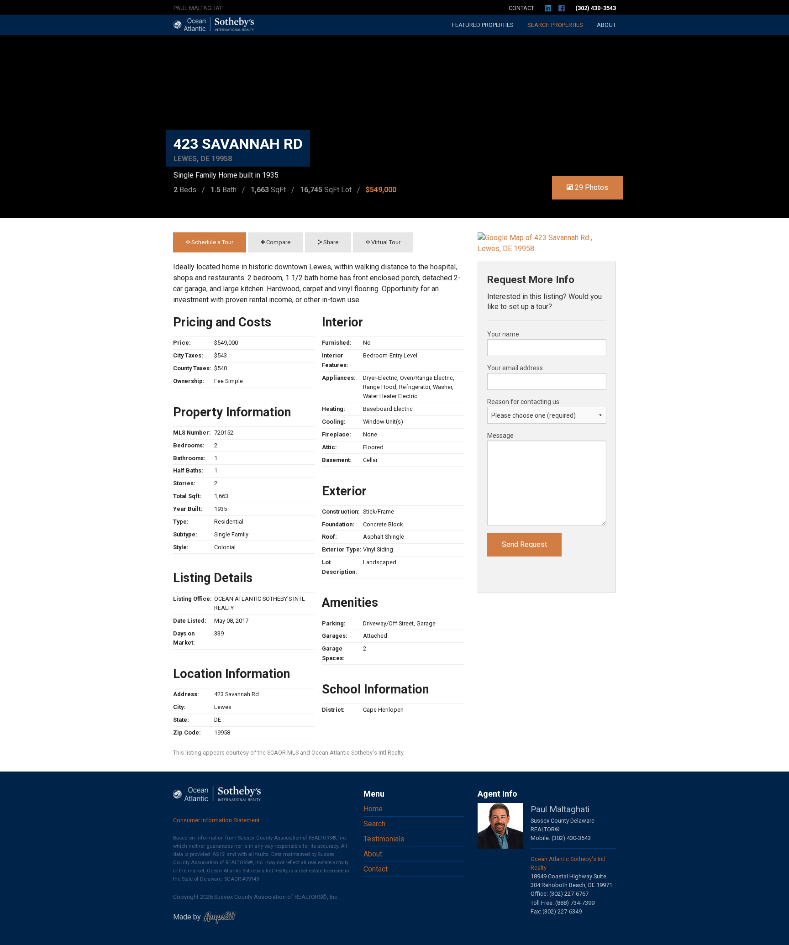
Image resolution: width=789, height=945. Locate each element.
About (606, 24)
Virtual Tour (385, 242)
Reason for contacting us (523, 401)
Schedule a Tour (211, 242)
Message (500, 435)
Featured (483, 24)
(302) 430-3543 (595, 8)
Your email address (515, 368)
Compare (277, 242)
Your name (503, 334)
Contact (521, 8)
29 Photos (590, 187)
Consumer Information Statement (216, 820)
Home (373, 808)
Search (555, 24)
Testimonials (384, 839)
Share (330, 242)
